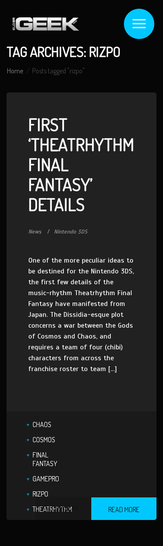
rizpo (40, 494)
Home (15, 70)
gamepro (46, 478)
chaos (42, 424)
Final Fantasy (45, 459)
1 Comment (63, 508)
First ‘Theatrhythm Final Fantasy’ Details (81, 164)
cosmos (44, 439)
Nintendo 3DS (70, 231)
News (34, 231)
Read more (124, 509)
